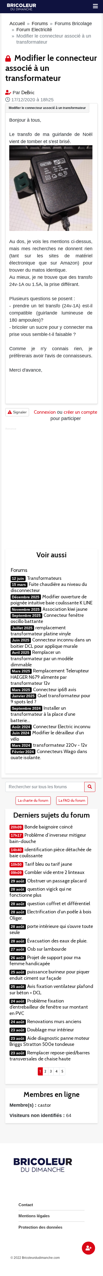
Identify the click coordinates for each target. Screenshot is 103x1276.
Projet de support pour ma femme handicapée (45, 961)
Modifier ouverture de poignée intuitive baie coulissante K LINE (51, 600)
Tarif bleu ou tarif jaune (48, 864)
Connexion (45, 412)
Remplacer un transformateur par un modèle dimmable (42, 658)
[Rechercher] (89, 787)
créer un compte (80, 412)
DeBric (28, 92)
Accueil (17, 23)
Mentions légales (34, 1216)
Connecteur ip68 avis (54, 689)
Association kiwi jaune (65, 609)
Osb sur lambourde (46, 949)
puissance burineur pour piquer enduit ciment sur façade (50, 975)
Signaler (19, 412)
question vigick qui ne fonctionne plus (40, 892)
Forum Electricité (34, 29)
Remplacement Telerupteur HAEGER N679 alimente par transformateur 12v (50, 677)
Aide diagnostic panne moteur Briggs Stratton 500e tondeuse (50, 1041)
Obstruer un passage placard (57, 881)
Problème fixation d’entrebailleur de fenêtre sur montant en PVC (49, 1007)
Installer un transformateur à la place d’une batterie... (43, 714)
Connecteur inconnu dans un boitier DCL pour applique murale (51, 643)
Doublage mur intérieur (50, 1030)
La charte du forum (33, 800)
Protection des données (40, 1227)
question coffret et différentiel (58, 903)
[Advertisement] (51, 484)
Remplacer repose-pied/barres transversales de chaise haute (50, 1056)
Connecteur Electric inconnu (61, 727)
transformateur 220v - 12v (60, 745)
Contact (25, 1204)
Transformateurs (44, 578)
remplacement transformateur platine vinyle (41, 631)
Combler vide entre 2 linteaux (55, 872)
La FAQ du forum (72, 800)
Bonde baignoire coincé (49, 827)
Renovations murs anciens (54, 1021)
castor (44, 1105)
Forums (40, 23)
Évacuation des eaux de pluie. (57, 941)
